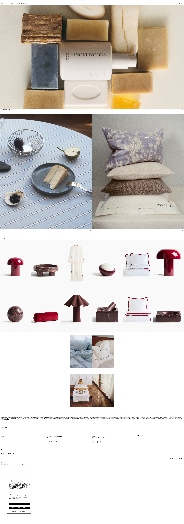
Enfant (16, 3)
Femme (8, 3)
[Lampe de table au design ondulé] (76, 309)
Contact (93, 438)
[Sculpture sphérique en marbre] (15, 309)
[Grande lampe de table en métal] (168, 263)
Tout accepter (19, 503)
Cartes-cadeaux (4, 440)
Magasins (94, 436)
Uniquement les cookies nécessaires (19, 507)
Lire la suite (139, 435)
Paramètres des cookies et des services (19, 511)
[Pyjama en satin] (76, 263)
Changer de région (10, 453)
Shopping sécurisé (96, 440)
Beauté (24, 3)
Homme (12, 3)
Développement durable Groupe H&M (54, 436)
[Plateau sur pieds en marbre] (46, 263)
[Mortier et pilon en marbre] (107, 309)
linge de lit (8, 418)
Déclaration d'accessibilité (52, 441)
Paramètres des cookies (97, 443)
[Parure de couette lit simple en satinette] (138, 309)
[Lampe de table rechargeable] (15, 263)
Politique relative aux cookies (98, 441)
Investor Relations (50, 438)
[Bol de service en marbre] (168, 309)
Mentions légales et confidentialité (99, 437)
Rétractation (95, 442)
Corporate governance (51, 440)
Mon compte (94, 435)
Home (20, 3)
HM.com (2, 427)
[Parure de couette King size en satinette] (138, 263)
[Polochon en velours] (46, 309)
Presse (48, 437)
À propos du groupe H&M (52, 435)
